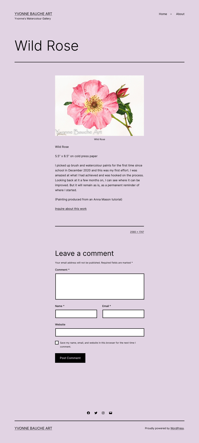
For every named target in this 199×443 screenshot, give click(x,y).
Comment (62, 269)
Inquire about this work (71, 208)
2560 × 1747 (137, 231)
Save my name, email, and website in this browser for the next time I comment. (98, 344)
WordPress (177, 428)
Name (59, 306)
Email (106, 306)
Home (163, 14)
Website (60, 324)
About (180, 14)
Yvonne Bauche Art (33, 14)
